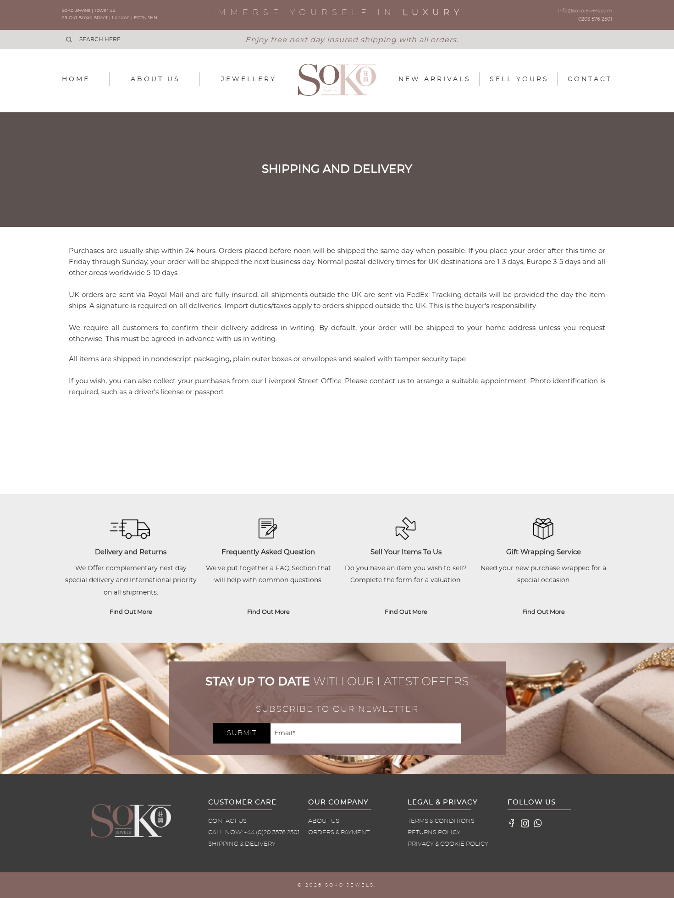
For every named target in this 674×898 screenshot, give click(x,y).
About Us (155, 79)
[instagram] (525, 823)
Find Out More (131, 612)
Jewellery (248, 79)
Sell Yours (519, 79)
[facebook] (512, 823)
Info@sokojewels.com (585, 10)
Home (76, 79)
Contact (590, 79)
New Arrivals (434, 79)
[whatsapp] (538, 823)
